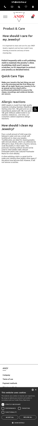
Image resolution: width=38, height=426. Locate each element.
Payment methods (10, 383)
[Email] (12, 7)
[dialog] (19, 406)
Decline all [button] (28, 417)
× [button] (35, 390)
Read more (26, 400)
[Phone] (5, 7)
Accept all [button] (10, 417)
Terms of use (8, 379)
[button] (19, 423)
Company (6, 375)
